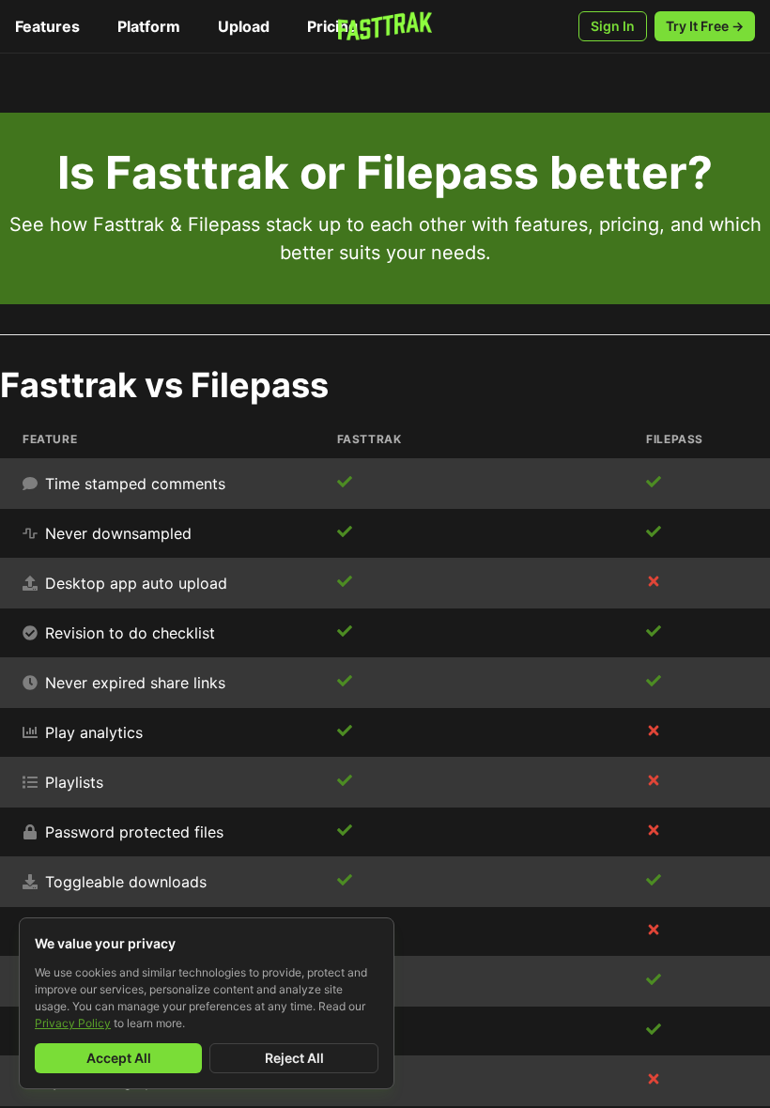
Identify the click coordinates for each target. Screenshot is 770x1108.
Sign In (613, 26)
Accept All (118, 1058)
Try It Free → (705, 26)
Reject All (294, 1058)
